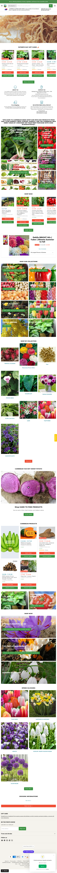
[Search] (51, 5)
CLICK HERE (28, 514)
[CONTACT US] (41, 92)
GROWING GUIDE (25, 864)
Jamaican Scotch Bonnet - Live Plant (7, 64)
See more (28, 800)
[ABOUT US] (15, 92)
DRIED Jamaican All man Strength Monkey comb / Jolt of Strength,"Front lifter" (9, 577)
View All (28, 461)
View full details (42, 249)
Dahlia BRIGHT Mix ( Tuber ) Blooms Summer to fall (42, 239)
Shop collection (28, 82)
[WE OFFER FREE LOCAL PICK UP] (41, 107)
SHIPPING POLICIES (6, 862)
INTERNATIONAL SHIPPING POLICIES (20, 862)
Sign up (22, 828)
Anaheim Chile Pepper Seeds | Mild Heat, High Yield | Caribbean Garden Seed (38, 212)
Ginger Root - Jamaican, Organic (28, 576)
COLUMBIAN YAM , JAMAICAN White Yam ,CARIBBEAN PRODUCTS (46, 544)
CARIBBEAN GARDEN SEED (37, 66)
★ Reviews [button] (55, 437)
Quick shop (8, 72)
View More (28, 788)
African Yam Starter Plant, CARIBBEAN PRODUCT (6, 212)
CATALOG (19, 861)
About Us (7, 861)
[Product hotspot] (28, 487)
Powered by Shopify (28, 867)
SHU (16, 864)
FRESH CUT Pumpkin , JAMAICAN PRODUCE (26, 543)
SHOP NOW (28, 230)
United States (27, 846)
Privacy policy (13, 861)
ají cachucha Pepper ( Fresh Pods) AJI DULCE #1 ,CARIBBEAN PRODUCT (22, 212)
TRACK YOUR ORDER (27, 861)
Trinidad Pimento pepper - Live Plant (22, 64)
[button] (3, 29)
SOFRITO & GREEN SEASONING (19, 37)
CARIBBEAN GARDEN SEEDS (7, 66)
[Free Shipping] (15, 107)
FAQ (19, 864)
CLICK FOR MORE (14, 32)
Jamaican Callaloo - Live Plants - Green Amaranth (38, 64)
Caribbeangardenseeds (51, 66)
